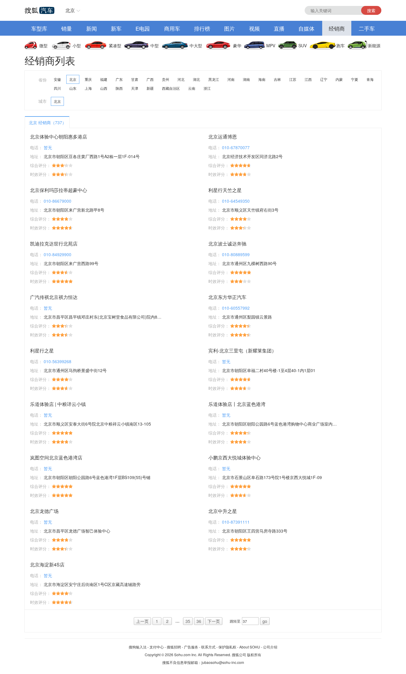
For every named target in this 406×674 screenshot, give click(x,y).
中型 (154, 45)
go (264, 621)
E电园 (143, 28)
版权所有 (254, 654)
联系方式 (208, 646)
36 (198, 621)
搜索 (371, 10)
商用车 (172, 28)
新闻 (91, 28)
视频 (254, 28)
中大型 (196, 45)
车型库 (39, 28)
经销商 (337, 28)
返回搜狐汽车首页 (39, 10)
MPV (270, 45)
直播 (279, 28)
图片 (229, 28)
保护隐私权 (227, 646)
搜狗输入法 (138, 646)
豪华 (237, 45)
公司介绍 (270, 646)
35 (187, 621)
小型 (77, 45)
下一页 (213, 621)
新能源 (374, 45)
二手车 (367, 28)
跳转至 (235, 620)
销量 (66, 28)
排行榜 (202, 28)
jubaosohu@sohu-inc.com (223, 662)
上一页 (142, 621)
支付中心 (157, 646)
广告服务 (191, 646)
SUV (302, 45)
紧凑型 (115, 45)
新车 (116, 28)
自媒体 (306, 28)
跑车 (340, 45)
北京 (70, 10)
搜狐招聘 (174, 646)
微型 (43, 45)
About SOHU (249, 646)
